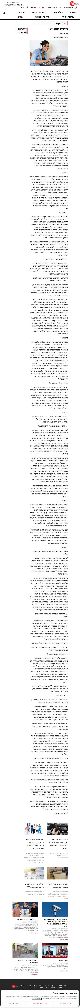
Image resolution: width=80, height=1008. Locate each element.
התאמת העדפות (14, 1003)
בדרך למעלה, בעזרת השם (27, 919)
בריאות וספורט (42, 17)
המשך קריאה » (64, 939)
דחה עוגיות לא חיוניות (40, 1003)
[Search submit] (4, 13)
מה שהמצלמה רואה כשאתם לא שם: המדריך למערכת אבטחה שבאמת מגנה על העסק (56, 922)
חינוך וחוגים (38, 12)
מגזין (20, 17)
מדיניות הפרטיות (36, 999)
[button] (65, 990)
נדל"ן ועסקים (57, 12)
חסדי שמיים (63, 960)
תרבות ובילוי (68, 17)
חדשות (73, 12)
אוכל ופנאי (20, 12)
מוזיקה (60, 23)
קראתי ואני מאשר (65, 1003)
